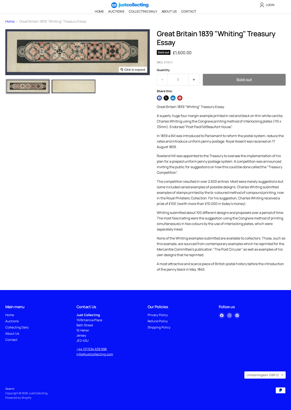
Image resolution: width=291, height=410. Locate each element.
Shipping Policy (159, 327)
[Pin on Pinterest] (179, 98)
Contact (188, 11)
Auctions (116, 11)
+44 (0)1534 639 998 (91, 349)
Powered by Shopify (18, 398)
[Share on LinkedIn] (173, 98)
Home (99, 11)
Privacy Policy (158, 315)
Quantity (163, 70)
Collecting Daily (143, 11)
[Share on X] (166, 98)
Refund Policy (158, 321)
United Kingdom (263, 375)
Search (9, 389)
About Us (169, 11)
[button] (268, 4)
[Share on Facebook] (159, 98)
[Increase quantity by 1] (194, 80)
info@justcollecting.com (94, 354)
